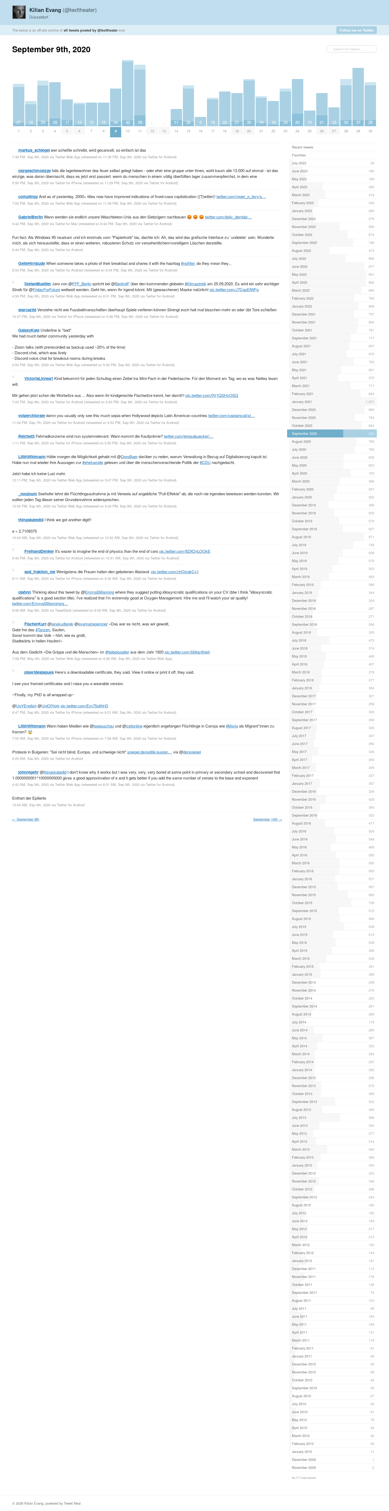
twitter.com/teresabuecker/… (189, 436)
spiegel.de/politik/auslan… (149, 752)
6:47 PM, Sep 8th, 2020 (30, 712)
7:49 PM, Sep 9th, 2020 (30, 156)
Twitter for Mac (66, 223)
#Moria (232, 726)
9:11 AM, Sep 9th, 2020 (30, 578)
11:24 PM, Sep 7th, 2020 (31, 422)
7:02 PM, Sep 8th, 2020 (30, 401)
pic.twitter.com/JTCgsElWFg (234, 289)
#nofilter (188, 263)
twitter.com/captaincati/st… (231, 415)
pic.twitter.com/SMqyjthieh (187, 652)
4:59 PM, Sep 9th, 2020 (30, 296)
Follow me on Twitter (357, 30)
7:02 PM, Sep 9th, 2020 (30, 203)
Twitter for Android (161, 156)
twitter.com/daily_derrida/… (228, 217)
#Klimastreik (195, 283)
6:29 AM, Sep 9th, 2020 (30, 758)
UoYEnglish (26, 705)
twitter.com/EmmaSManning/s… (40, 603)
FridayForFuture (46, 289)
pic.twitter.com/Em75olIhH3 (84, 705)
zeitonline (134, 726)
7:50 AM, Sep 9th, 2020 (30, 738)
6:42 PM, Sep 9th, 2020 (30, 223)
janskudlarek (62, 624)
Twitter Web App (67, 156)
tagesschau (104, 726)
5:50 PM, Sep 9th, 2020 (30, 182)
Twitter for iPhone (68, 182)
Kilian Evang (33, 1503)
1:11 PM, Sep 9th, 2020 (30, 442)
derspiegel (192, 752)
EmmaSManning (99, 592)
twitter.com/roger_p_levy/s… (241, 196)
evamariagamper (93, 624)
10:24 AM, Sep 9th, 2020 (31, 537)
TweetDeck (63, 610)
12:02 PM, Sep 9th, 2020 (31, 506)
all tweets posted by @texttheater (91, 30)
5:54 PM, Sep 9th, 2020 (30, 270)
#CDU (205, 462)
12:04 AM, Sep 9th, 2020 (31, 804)
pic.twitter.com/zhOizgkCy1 (175, 571)
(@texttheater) (63, 10)
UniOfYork (51, 705)
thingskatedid (55, 772)
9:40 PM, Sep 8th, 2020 (30, 557)
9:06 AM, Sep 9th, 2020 (30, 610)
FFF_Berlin (81, 283)
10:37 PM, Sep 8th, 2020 (31, 316)
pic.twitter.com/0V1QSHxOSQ (212, 395)
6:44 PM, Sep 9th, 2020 (30, 249)
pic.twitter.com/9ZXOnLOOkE (184, 551)
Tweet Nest (72, 1503)
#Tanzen (42, 629)
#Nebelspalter (117, 652)
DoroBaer (129, 456)
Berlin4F (122, 283)
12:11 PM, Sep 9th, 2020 (31, 480)
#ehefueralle (92, 462)
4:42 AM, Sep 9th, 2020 (30, 784)
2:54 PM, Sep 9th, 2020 (30, 364)
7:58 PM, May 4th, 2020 (30, 658)
